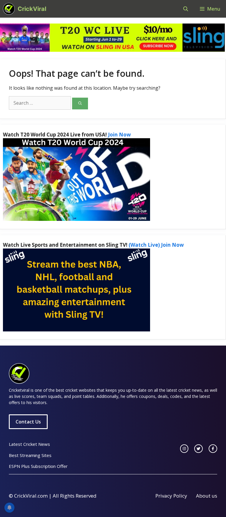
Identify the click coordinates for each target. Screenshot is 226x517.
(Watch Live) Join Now (156, 244)
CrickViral (32, 8)
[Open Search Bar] (185, 9)
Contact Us (28, 421)
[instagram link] (184, 448)
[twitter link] (198, 448)
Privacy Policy (171, 495)
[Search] (80, 103)
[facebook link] (213, 448)
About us (206, 495)
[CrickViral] (9, 9)
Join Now (119, 134)
